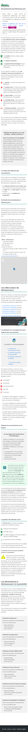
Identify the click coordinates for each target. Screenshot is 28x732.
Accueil (4, 729)
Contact (14, 729)
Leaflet (25, 283)
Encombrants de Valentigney (9, 307)
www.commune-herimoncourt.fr (10, 256)
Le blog (9, 729)
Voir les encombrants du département (11, 316)
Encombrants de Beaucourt (9, 309)
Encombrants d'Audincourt (9, 311)
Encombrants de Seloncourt (9, 305)
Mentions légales (21, 729)
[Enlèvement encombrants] (5, 5)
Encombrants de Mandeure (9, 313)
